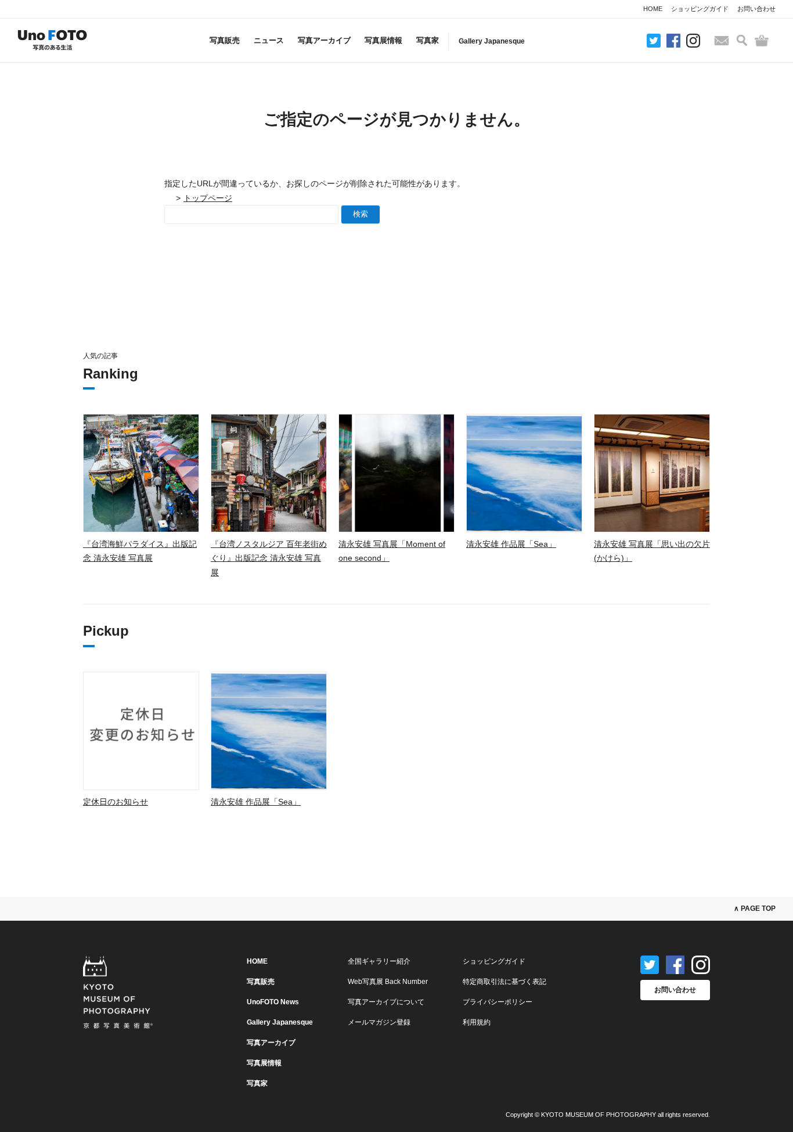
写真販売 (225, 40)
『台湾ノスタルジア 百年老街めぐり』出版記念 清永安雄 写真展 (269, 558)
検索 (360, 214)
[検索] (742, 40)
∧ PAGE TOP (755, 908)
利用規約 (477, 1022)
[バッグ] (762, 40)
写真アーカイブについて (386, 1002)
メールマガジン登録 (379, 1022)
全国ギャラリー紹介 (379, 961)
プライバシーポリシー (497, 1002)
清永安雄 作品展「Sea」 (511, 544)
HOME (652, 8)
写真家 (427, 40)
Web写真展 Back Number (388, 982)
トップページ (207, 198)
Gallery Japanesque (492, 41)
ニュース (269, 40)
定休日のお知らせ (115, 801)
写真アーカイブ (324, 40)
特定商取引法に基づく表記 (504, 982)
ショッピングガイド (700, 8)
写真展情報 (383, 40)
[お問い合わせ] (721, 40)
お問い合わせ (756, 8)
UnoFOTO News (273, 1002)
